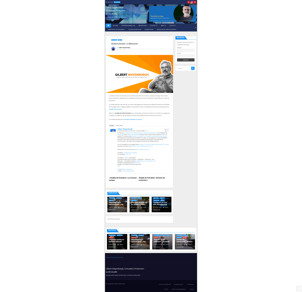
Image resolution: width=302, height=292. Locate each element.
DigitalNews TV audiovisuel (124, 169)
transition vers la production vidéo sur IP (142, 146)
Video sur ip (156, 200)
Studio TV (153, 25)
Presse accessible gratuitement (114, 257)
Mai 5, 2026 (113, 244)
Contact (172, 25)
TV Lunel (128, 154)
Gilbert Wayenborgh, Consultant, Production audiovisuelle (116, 10)
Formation (114, 39)
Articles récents (119, 125)
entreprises (120, 134)
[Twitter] (168, 131)
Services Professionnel (165, 284)
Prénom (179, 47)
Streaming (156, 197)
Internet (120, 39)
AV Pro (146, 130)
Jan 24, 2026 (181, 244)
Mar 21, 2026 (158, 244)
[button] (195, 27)
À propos (112, 125)
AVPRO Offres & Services (142, 149)
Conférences (190, 284)
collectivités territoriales (133, 134)
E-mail (178, 53)
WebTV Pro (134, 200)
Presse (185, 235)
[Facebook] (166, 131)
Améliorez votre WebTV (116, 29)
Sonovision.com (151, 161)
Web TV (163, 25)
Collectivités (112, 197)
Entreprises (119, 235)
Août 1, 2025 (135, 207)
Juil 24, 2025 (158, 207)
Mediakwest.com (141, 161)
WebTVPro (137, 162)
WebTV (163, 134)
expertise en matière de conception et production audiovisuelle (149, 136)
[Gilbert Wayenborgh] (113, 130)
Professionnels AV (128, 25)
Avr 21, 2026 (113, 207)
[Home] (108, 26)
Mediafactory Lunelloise (130, 152)
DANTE (127, 157)
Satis (118, 166)
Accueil (115, 25)
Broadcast (143, 25)
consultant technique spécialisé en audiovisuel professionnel (140, 133)
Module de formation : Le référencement (124, 44)
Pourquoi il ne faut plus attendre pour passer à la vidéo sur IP (161, 205)
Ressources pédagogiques (166, 29)
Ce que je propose (134, 29)
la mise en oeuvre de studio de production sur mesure (154, 144)
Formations (149, 29)
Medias (167, 235)
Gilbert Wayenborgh (124, 47)
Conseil (163, 235)
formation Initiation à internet (133, 119)
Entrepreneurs (112, 235)
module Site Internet (115, 109)
